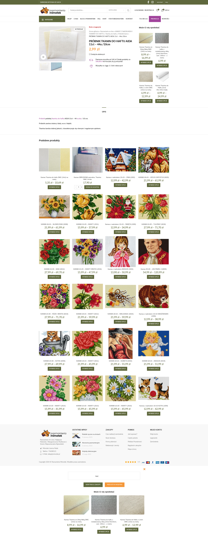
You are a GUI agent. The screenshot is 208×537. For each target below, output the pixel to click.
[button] (92, 187)
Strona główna (94, 31)
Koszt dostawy (110, 438)
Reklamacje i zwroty (112, 445)
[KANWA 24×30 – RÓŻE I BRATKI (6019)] (54, 296)
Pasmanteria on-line (107, 31)
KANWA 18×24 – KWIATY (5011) (87, 361)
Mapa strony (132, 449)
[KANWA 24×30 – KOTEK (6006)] (54, 343)
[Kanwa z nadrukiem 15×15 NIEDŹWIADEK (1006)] (153, 296)
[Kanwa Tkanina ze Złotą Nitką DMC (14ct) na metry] (146, 38)
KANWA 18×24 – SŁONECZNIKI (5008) (54, 224)
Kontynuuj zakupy (93, 484)
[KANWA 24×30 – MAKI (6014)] (54, 251)
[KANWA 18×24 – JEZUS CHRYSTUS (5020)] (153, 159)
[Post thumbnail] (76, 435)
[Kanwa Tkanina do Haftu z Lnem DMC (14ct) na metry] (146, 77)
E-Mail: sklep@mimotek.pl (51, 454)
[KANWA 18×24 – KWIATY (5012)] (87, 296)
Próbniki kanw (123, 34)
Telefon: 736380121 (49, 451)
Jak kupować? (132, 434)
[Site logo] (52, 10)
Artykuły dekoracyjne (89, 451)
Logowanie (153, 438)
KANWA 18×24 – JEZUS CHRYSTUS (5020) (153, 177)
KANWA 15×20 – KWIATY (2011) (87, 224)
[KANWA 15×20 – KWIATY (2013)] (87, 388)
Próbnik (42, 118)
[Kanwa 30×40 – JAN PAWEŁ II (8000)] (153, 251)
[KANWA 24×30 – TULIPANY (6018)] (153, 206)
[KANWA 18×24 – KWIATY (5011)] (87, 343)
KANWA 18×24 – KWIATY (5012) (87, 314)
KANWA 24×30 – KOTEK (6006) (54, 361)
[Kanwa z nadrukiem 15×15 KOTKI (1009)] (153, 388)
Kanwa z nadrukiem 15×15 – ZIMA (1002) (120, 177)
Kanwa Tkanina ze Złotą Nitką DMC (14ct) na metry (146, 49)
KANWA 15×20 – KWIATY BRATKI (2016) (87, 269)
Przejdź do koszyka (114, 484)
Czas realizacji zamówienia (114, 434)
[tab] (104, 110)
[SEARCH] (128, 10)
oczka (79, 118)
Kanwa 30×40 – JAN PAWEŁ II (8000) (154, 269)
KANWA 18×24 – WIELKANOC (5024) (121, 314)
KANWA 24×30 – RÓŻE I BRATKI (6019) (54, 314)
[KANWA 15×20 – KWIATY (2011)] (87, 206)
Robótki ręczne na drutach (91, 434)
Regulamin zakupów (134, 445)
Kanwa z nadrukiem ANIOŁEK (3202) (120, 269)
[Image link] (53, 433)
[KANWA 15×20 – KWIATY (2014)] (54, 388)
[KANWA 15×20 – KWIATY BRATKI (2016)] (87, 251)
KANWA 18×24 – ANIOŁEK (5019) (153, 361)
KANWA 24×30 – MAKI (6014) (54, 269)
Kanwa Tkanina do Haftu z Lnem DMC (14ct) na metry (146, 88)
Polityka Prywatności (135, 442)
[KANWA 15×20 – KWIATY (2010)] (120, 388)
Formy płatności (111, 442)
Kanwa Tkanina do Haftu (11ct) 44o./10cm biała (161, 88)
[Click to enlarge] (43, 57)
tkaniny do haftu (58, 118)
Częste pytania (133, 438)
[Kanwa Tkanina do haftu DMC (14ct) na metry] (54, 159)
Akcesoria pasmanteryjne (91, 443)
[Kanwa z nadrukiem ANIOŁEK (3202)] (120, 251)
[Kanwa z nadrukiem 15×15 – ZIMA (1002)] (120, 159)
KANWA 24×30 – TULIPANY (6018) (154, 224)
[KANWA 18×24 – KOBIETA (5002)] (120, 343)
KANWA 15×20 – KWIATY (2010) (120, 406)
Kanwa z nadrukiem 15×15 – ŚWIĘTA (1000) (120, 224)
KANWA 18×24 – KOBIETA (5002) (120, 361)
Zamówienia (154, 442)
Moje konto (154, 434)
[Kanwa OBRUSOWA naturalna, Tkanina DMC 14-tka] (87, 159)
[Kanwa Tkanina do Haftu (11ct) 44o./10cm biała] (162, 77)
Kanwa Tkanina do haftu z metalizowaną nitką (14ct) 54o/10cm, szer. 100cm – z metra (104, 522)
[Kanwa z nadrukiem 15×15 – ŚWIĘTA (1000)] (120, 206)
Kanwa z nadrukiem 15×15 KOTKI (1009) (153, 406)
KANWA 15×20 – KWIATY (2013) (87, 406)
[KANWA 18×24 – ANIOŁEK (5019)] (153, 343)
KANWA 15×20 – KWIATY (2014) (54, 406)
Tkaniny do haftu (111, 34)
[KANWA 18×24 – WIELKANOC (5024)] (120, 296)
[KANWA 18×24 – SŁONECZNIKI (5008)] (54, 206)
